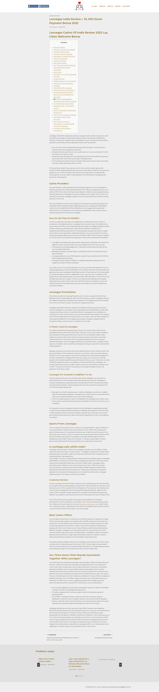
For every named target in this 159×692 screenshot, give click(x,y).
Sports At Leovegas (60, 58)
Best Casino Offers (60, 63)
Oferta (110, 6)
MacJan (55, 27)
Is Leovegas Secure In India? (64, 103)
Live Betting (58, 130)
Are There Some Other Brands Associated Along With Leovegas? (64, 68)
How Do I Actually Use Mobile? (64, 49)
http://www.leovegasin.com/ (89, 504)
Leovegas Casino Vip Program (64, 90)
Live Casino (58, 72)
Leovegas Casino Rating (62, 128)
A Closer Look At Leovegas (63, 54)
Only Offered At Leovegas (63, 88)
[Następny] (120, 665)
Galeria (102, 6)
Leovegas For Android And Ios (64, 56)
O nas (94, 6)
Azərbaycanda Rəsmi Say (103, 636)
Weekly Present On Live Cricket (65, 81)
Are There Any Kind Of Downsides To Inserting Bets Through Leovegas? (64, 124)
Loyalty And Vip (59, 79)
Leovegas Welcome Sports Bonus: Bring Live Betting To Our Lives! (64, 95)
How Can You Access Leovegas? (65, 115)
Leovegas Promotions (61, 52)
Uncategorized (54, 15)
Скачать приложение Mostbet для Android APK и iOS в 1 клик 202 (62, 637)
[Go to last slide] (38, 665)
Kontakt (126, 6)
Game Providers (59, 47)
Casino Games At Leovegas (63, 83)
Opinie (118, 6)
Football (57, 85)
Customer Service (60, 61)
